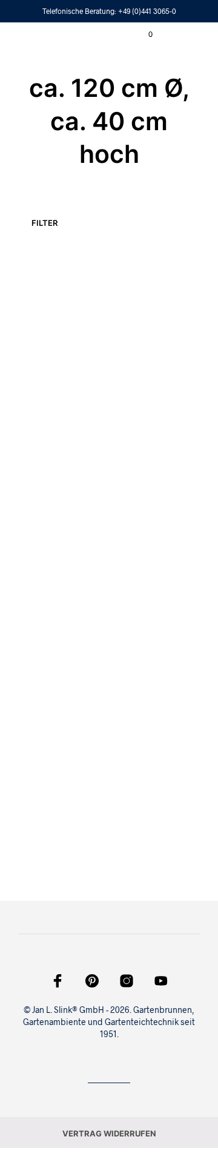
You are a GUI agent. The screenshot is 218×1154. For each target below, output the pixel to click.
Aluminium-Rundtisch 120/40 (136, 818)
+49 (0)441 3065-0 (147, 11)
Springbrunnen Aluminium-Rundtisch (143, 383)
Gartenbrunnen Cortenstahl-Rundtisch (48, 600)
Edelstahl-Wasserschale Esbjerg (45, 383)
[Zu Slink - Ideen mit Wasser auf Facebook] (57, 981)
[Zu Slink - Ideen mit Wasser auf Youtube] (161, 981)
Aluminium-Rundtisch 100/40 (41, 818)
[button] (142, 34)
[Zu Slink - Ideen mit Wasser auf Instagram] (126, 981)
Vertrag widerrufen (109, 1133)
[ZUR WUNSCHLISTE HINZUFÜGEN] (96, 369)
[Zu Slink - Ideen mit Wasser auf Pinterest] (92, 981)
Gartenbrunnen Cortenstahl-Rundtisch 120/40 (143, 606)
